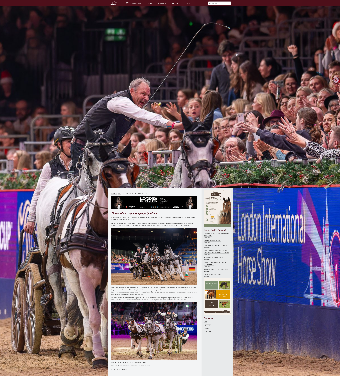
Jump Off (114, 193)
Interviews (207, 331)
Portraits (207, 328)
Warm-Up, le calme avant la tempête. (216, 269)
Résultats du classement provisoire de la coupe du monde (130, 366)
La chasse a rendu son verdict (213, 257)
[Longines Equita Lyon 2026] (154, 202)
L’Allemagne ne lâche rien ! (212, 240)
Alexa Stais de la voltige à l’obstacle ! (216, 245)
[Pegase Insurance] (217, 208)
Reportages (207, 325)
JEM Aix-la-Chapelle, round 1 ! (213, 274)
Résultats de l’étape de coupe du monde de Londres (128, 362)
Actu (119, 193)
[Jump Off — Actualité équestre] (114, 3)
